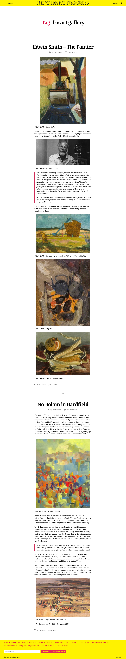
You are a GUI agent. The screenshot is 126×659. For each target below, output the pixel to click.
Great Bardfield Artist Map (100, 642)
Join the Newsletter (10, 645)
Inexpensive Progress (14, 657)
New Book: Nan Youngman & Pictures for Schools (20, 642)
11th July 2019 (72, 52)
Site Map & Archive (48, 645)
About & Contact (62, 645)
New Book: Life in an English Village (51, 642)
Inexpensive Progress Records (29, 645)
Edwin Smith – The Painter (63, 46)
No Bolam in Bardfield (63, 404)
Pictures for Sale (84, 642)
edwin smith (41, 384)
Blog (67, 642)
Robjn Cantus (58, 52)
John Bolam (52, 630)
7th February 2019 (72, 410)
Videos (73, 642)
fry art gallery (52, 384)
